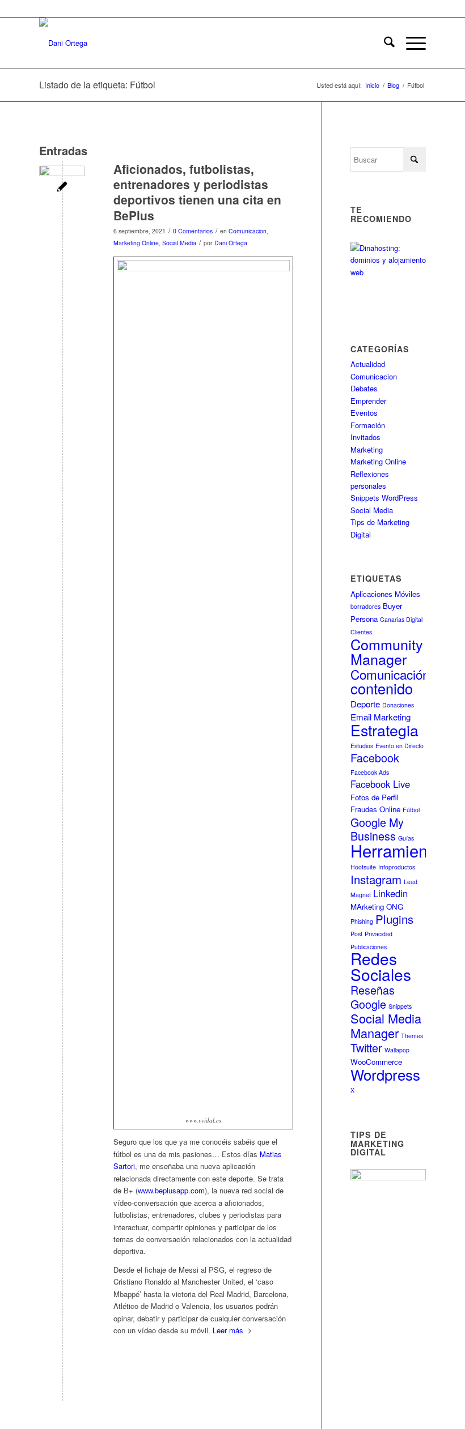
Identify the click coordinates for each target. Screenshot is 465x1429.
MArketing (367, 906)
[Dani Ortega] (63, 43)
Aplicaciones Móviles (385, 593)
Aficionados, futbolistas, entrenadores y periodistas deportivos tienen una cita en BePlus (197, 192)
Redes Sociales (380, 966)
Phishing (361, 921)
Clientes (361, 632)
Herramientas (400, 850)
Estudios (361, 745)
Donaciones (398, 705)
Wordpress (385, 1074)
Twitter (366, 1047)
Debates (364, 388)
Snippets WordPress (384, 497)
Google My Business (377, 829)
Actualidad (367, 364)
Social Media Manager (385, 1025)
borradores (365, 606)
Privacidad (378, 933)
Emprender (368, 400)
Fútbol (411, 809)
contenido (381, 688)
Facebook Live (380, 784)
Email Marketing (380, 717)
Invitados (365, 437)
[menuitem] (384, 43)
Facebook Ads (369, 772)
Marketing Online (136, 242)
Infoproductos (396, 867)
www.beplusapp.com (171, 1190)
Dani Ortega (230, 242)
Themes (412, 1035)
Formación (367, 425)
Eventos (364, 412)
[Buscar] (384, 43)
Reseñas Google (372, 997)
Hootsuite (363, 867)
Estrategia (384, 730)
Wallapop (396, 1050)
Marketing (366, 449)
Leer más (228, 1330)
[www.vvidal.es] (62, 188)
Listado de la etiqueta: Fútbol (97, 84)
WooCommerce (376, 1061)
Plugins (394, 919)
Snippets (400, 1006)
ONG (394, 906)
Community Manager (386, 651)
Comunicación (389, 674)
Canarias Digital (401, 619)
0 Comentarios (193, 231)
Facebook (374, 757)
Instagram (375, 879)
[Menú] (410, 43)
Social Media (179, 242)
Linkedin (390, 893)
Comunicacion (248, 231)
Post (356, 933)
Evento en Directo (399, 745)
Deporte (365, 704)
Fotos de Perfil (374, 797)
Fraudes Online (375, 809)
